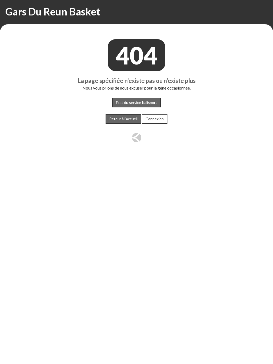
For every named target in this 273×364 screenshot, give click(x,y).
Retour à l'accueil (123, 118)
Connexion (155, 118)
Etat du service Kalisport (136, 102)
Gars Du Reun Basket (52, 11)
